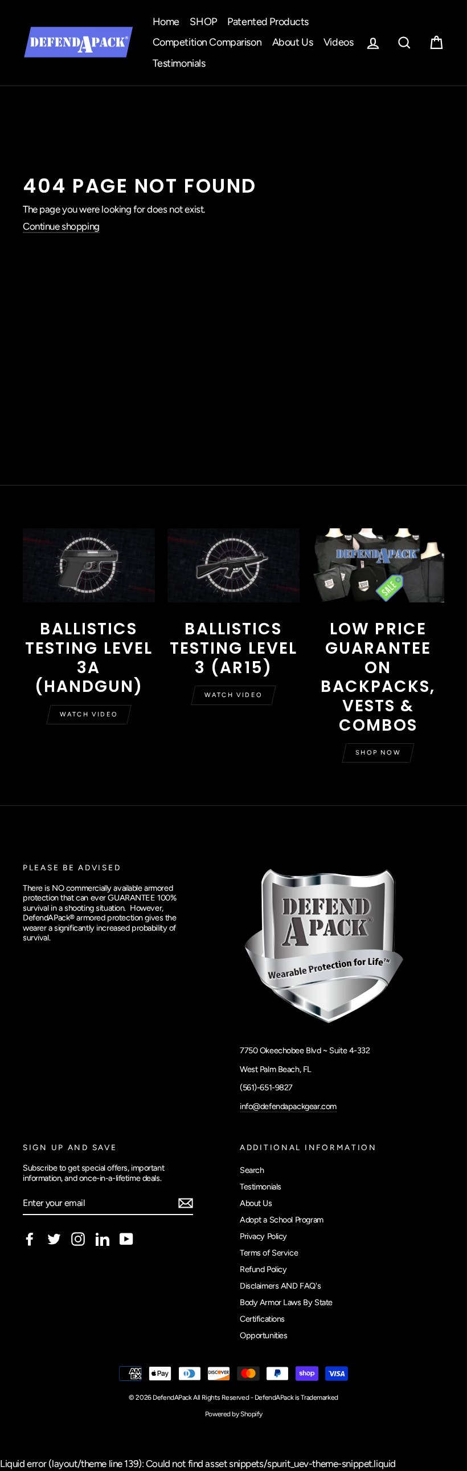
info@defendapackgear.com (288, 1106)
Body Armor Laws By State (286, 1302)
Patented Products (268, 21)
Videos (338, 42)
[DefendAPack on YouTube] (126, 1239)
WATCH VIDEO (233, 695)
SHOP (203, 21)
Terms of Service (269, 1253)
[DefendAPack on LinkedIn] (102, 1239)
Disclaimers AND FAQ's (280, 1286)
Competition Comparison (207, 42)
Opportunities (263, 1335)
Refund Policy (263, 1269)
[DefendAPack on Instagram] (78, 1239)
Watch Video (89, 714)
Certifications (262, 1319)
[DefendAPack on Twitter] (54, 1239)
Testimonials (179, 63)
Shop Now (378, 752)
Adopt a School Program (281, 1220)
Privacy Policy (263, 1236)
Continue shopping (61, 226)
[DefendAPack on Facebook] (29, 1239)
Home (166, 21)
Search (252, 1170)
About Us (292, 42)
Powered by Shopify (233, 1414)
